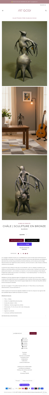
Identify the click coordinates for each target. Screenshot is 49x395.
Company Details (24, 373)
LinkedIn (25, 343)
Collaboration (24, 359)
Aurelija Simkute (24, 223)
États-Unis (27, 380)
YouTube (25, 348)
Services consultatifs (24, 355)
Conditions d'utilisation (24, 368)
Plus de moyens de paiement (24, 248)
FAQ (24, 371)
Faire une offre (32, 240)
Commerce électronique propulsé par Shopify (33, 392)
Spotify (25, 346)
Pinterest (25, 344)
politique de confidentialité (24, 366)
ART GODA (18, 392)
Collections (24, 360)
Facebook (25, 340)
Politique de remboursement (24, 370)
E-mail (25, 338)
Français (18, 380)
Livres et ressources (25, 362)
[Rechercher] (46, 10)
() (43, 5)
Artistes (24, 354)
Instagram (25, 341)
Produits (19, 18)
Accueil (14, 18)
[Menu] (2, 10)
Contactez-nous (24, 357)
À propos (24, 352)
